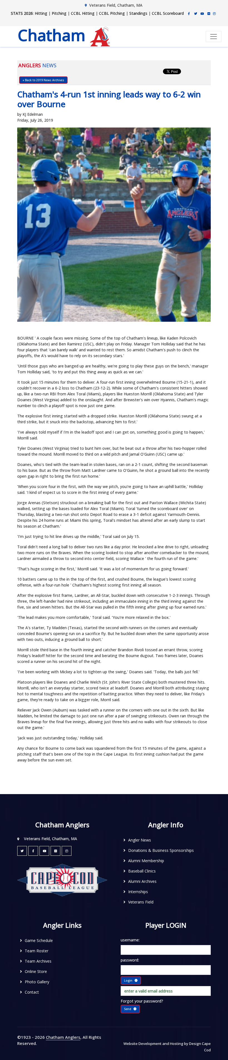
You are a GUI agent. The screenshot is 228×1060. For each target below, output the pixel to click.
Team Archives (38, 961)
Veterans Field (140, 902)
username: (130, 940)
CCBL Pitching (112, 13)
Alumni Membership (146, 860)
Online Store (36, 971)
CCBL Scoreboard (168, 13)
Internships (138, 891)
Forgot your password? (142, 1001)
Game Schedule (39, 940)
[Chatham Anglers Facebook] (189, 13)
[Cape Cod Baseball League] (62, 879)
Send (127, 1009)
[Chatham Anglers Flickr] (209, 13)
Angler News (139, 840)
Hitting (41, 13)
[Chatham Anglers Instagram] (214, 13)
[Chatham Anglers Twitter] (195, 13)
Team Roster (36, 950)
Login (128, 980)
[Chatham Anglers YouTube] (44, 851)
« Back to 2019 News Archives (43, 80)
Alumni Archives (142, 881)
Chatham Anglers (63, 1037)
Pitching (59, 13)
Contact (32, 992)
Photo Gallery (37, 981)
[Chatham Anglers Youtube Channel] (202, 13)
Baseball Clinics (142, 871)
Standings (138, 13)
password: (130, 960)
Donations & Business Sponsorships (161, 850)
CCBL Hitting (83, 13)
